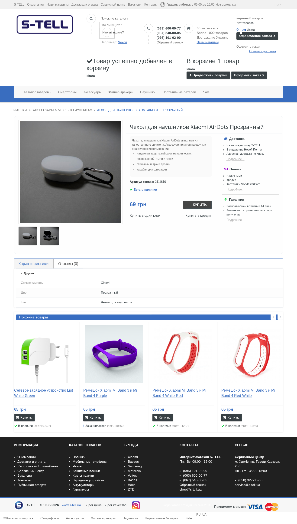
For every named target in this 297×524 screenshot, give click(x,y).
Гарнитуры (81, 489)
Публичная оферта (31, 485)
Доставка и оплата (84, 4)
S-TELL (19, 4)
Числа (197, 505)
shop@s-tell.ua (191, 489)
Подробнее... (235, 159)
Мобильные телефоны (90, 461)
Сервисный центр (113, 4)
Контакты (150, 4)
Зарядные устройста (88, 480)
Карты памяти (83, 475)
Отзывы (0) (68, 263)
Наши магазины (57, 4)
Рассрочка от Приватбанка (37, 466)
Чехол (122, 42)
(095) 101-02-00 (169, 37)
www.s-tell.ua (71, 505)
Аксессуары (43, 110)
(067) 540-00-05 (169, 33)
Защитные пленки (86, 471)
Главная (20, 110)
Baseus (133, 461)
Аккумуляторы (83, 485)
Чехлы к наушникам (75, 110)
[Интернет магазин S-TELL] (45, 23)
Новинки (79, 457)
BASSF (133, 480)
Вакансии (134, 4)
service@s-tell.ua (247, 485)
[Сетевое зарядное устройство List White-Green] (45, 354)
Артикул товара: (142, 181)
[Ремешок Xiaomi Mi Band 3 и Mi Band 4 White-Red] (183, 354)
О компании (35, 4)
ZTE (131, 489)
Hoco (132, 485)
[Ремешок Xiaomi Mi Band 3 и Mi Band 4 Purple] (114, 354)
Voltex (132, 475)
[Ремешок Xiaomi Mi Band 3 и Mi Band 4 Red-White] (252, 354)
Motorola (134, 471)
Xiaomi (133, 457)
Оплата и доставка (262, 51)
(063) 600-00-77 (169, 28)
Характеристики (33, 263)
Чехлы (77, 466)
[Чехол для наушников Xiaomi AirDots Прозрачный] (28, 236)
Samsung (135, 466)
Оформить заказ (248, 46)
